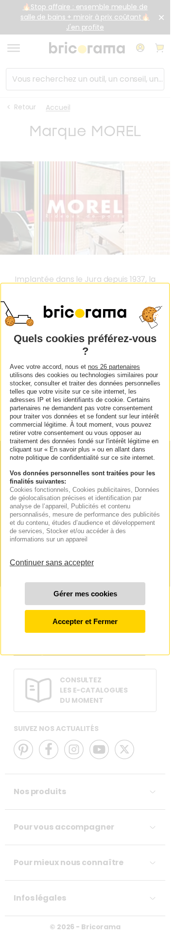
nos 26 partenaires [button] (114, 366)
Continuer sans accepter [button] (52, 558)
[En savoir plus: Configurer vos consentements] (85, 593)
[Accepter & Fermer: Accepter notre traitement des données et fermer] (85, 621)
